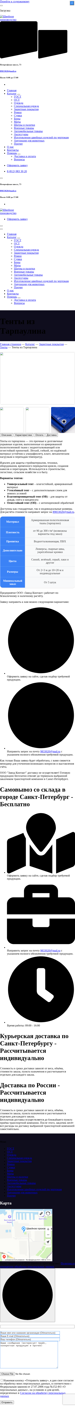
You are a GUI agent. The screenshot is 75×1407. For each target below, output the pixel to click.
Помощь (12, 153)
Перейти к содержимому (14, 1)
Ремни (18, 112)
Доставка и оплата (25, 156)
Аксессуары (21, 134)
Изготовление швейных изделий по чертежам (41, 137)
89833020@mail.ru (8, 71)
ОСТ (17, 99)
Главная (11, 90)
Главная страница (10, 344)
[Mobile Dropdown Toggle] (18, 94)
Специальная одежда (26, 106)
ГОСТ (17, 96)
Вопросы (19, 159)
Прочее (18, 143)
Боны (17, 118)
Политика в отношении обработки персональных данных (37, 1265)
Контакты (13, 150)
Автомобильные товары (28, 131)
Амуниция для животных (29, 140)
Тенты (4, 347)
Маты (17, 121)
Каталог (12, 93)
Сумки (18, 115)
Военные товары (24, 128)
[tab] (6, 435)
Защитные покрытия (26, 109)
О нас (10, 146)
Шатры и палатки (24, 124)
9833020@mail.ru (50, 751)
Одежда (18, 102)
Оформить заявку (17, 165)
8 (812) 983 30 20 (17, 171)
